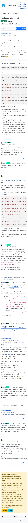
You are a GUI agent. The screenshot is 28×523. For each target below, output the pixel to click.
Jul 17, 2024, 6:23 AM (11, 144)
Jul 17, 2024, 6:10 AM (11, 35)
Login (10, 510)
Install (24, 8)
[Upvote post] (23, 138)
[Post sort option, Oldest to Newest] (3, 29)
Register (5, 510)
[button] (2, 520)
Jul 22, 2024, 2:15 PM (19, 387)
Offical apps (22, 3)
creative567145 (7, 33)
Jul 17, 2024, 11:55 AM (20, 163)
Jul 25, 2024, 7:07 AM (19, 423)
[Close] (25, 474)
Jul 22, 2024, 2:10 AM (11, 340)
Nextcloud (10, 21)
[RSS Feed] (19, 23)
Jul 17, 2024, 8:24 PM (11, 178)
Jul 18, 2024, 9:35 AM (19, 323)
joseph (4, 163)
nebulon (5, 142)
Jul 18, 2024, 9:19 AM (19, 282)
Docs (20, 8)
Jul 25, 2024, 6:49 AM (11, 412)
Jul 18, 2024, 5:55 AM (11, 246)
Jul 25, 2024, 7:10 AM (11, 442)
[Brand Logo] (3, 6)
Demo (24, 6)
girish (4, 282)
